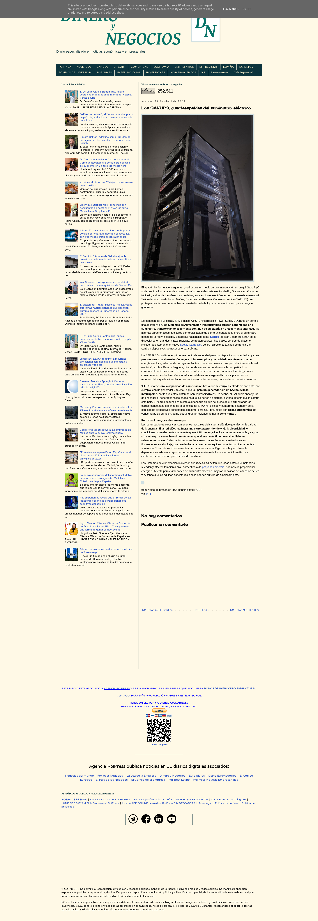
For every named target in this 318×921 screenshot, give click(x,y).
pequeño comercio (213, 467)
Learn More (231, 9)
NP (203, 72)
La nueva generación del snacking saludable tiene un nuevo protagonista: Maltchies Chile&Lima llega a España (106, 478)
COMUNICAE (139, 67)
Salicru (214, 336)
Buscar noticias (219, 72)
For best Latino (179, 780)
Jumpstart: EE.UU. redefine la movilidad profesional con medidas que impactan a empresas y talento (103, 361)
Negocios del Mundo (79, 776)
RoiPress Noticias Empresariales (215, 780)
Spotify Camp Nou (191, 344)
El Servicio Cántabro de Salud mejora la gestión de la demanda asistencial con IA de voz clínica (105, 259)
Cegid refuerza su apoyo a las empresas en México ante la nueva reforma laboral (105, 431)
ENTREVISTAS (208, 67)
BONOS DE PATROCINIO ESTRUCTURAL (230, 688)
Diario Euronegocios (222, 776)
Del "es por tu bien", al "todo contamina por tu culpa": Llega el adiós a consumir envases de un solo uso (106, 117)
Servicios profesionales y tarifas (153, 799)
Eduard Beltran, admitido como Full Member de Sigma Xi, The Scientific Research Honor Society (105, 140)
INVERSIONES (155, 72)
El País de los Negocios (112, 780)
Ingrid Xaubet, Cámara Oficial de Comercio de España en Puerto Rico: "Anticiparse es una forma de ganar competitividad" (105, 526)
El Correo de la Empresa (148, 780)
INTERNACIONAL (129, 72)
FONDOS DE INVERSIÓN (75, 72)
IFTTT (149, 493)
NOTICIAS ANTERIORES (157, 610)
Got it (247, 9)
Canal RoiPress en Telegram (228, 799)
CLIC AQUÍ (123, 695)
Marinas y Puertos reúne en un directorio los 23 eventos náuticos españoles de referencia (106, 409)
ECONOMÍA (161, 67)
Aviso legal (205, 803)
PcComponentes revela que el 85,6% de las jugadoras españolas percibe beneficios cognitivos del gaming (105, 500)
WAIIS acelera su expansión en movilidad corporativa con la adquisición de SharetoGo (106, 284)
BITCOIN (119, 67)
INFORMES (104, 72)
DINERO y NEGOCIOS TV (192, 799)
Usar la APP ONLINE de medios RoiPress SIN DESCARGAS (158, 803)
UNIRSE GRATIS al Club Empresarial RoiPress (91, 803)
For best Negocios (110, 776)
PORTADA (65, 67)
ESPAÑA (228, 67)
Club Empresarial (243, 72)
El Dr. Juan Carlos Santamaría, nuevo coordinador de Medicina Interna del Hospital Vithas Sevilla (106, 94)
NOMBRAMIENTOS (183, 72)
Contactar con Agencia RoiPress (110, 799)
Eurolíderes (197, 776)
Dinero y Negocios (172, 776)
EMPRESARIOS (184, 67)
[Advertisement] (200, 643)
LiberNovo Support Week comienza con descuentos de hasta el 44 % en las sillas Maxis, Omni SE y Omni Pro (104, 207)
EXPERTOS (246, 67)
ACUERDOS (84, 67)
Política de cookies (226, 803)
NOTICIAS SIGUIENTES (244, 610)
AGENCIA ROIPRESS (117, 688)
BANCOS (102, 67)
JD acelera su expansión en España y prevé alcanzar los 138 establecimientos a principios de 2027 (105, 455)
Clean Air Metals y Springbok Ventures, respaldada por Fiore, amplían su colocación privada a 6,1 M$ (106, 384)
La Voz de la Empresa (141, 776)
